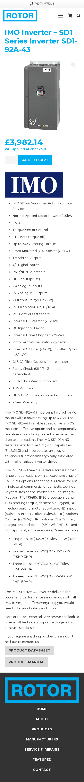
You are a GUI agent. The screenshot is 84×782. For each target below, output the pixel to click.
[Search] (78, 15)
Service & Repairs (42, 749)
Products (42, 729)
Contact (42, 770)
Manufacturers (42, 739)
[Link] (20, 15)
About (42, 719)
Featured (42, 760)
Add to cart (35, 160)
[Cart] (70, 15)
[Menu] (61, 15)
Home (42, 709)
